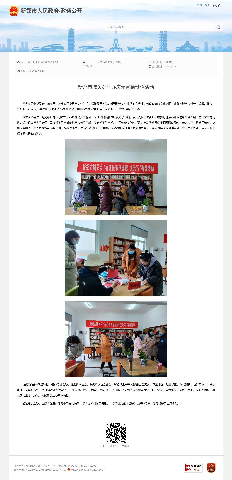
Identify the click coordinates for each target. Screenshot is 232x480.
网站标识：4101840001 (27, 469)
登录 (207, 5)
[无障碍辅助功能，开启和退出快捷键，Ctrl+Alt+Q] (217, 5)
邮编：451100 (88, 465)
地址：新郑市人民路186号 (65, 465)
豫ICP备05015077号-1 (53, 469)
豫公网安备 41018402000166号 (88, 469)
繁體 (199, 5)
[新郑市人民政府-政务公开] (45, 10)
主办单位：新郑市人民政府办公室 (32, 465)
